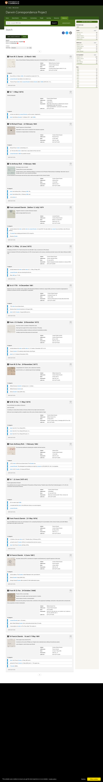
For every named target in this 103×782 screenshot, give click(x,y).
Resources (56, 18)
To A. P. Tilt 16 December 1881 (21, 285)
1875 (78, 75)
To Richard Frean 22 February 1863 (23, 124)
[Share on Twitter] (67, 32)
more (95, 30)
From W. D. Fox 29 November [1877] (23, 364)
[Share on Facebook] (63, 32)
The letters (24, 18)
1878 (78, 80)
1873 (78, 72)
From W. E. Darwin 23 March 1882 (22, 57)
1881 (78, 85)
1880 (78, 83)
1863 (78, 69)
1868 (78, 70)
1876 (78, 77)
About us (64, 18)
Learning (49, 18)
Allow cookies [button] (94, 779)
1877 (78, 78)
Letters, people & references (13, 36)
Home (6, 7)
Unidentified (79, 48)
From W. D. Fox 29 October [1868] (22, 591)
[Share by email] (70, 32)
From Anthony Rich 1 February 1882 (23, 444)
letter (78, 27)
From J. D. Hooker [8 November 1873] (24, 322)
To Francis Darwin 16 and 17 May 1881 (24, 636)
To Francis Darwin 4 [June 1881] (22, 555)
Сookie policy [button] (52, 779)
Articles (24, 36)
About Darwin (15, 18)
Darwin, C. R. (80, 32)
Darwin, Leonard (80, 37)
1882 (78, 86)
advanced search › (66, 23)
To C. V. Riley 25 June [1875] (20, 246)
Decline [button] (83, 779)
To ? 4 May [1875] (16, 92)
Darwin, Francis (80, 35)
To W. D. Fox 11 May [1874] (19, 402)
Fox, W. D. (79, 34)
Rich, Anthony (80, 61)
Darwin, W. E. (80, 39)
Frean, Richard (80, 51)
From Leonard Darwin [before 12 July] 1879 (26, 207)
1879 (78, 82)
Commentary (33, 18)
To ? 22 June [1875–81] (18, 479)
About (10, 7)
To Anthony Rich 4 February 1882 (22, 164)
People (41, 18)
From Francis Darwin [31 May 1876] (23, 518)
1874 (78, 73)
